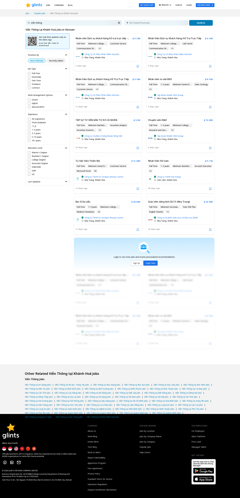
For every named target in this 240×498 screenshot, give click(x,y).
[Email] (19, 462)
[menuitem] (165, 5)
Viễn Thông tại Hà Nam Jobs (127, 396)
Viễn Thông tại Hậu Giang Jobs (101, 401)
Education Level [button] (35, 148)
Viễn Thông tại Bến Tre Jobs (37, 388)
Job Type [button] (32, 68)
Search (201, 23)
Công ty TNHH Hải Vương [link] (169, 176)
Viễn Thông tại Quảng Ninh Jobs (166, 413)
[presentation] (34, 5)
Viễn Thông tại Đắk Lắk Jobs (127, 392)
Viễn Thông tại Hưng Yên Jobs (195, 401)
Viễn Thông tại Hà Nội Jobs (156, 396)
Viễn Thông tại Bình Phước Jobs (131, 388)
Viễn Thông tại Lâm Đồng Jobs (130, 405)
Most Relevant (36, 60)
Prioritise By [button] (33, 55)
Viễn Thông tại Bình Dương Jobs (99, 388)
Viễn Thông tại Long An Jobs (37, 409)
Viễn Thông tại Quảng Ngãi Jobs (133, 413)
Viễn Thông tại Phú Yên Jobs (37, 413)
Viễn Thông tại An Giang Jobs (38, 384)
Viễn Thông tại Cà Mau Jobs (194, 388)
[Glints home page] (34, 5)
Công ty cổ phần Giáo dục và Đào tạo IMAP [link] (177, 217)
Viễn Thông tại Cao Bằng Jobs (67, 392)
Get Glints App (146, 5)
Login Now (150, 263)
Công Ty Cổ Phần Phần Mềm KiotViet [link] (101, 54)
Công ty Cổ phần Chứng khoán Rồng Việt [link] (103, 136)
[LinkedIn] (12, 462)
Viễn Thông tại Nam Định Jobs (68, 409)
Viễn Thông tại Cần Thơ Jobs (38, 392)
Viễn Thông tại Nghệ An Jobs (98, 409)
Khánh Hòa (100, 57)
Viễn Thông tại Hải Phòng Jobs (70, 401)
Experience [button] (33, 114)
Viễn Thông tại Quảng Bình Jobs (68, 413)
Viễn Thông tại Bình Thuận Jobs (164, 388)
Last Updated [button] (34, 181)
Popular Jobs (39, 13)
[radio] (37, 60)
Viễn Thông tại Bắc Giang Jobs (106, 384)
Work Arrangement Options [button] (40, 95)
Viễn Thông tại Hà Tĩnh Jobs (185, 396)
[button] (119, 23)
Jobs (48, 5)
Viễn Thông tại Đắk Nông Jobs (157, 392)
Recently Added (56, 60)
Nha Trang (89, 57)
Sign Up (136, 263)
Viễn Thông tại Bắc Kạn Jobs (137, 384)
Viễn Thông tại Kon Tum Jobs (69, 405)
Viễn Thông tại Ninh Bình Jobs (128, 409)
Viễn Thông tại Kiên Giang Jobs (38, 405)
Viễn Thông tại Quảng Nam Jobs (101, 413)
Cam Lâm (161, 180)
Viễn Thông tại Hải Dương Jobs (39, 401)
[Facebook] (5, 462)
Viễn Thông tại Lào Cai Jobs (190, 405)
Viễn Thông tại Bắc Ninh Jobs (196, 384)
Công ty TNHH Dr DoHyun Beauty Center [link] (103, 176)
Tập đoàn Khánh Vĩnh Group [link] (170, 95)
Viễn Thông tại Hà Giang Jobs (98, 396)
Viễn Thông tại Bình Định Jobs (67, 388)
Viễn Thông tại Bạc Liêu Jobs (166, 384)
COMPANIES (59, 5)
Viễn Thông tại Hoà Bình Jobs (165, 401)
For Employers (203, 5)
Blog (70, 5)
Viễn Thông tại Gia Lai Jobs (69, 396)
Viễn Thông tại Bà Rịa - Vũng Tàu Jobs (72, 384)
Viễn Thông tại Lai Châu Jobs (99, 405)
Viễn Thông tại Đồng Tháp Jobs (39, 396)
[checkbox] (47, 73)
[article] (108, 52)
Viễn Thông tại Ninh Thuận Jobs (160, 409)
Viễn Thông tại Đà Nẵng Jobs (98, 392)
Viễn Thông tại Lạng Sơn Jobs (161, 405)
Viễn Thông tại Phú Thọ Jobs (191, 409)
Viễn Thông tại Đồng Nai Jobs (188, 392)
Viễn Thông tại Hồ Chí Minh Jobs (133, 401)
